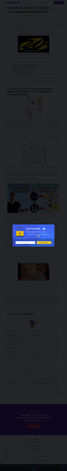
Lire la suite (43, 242)
